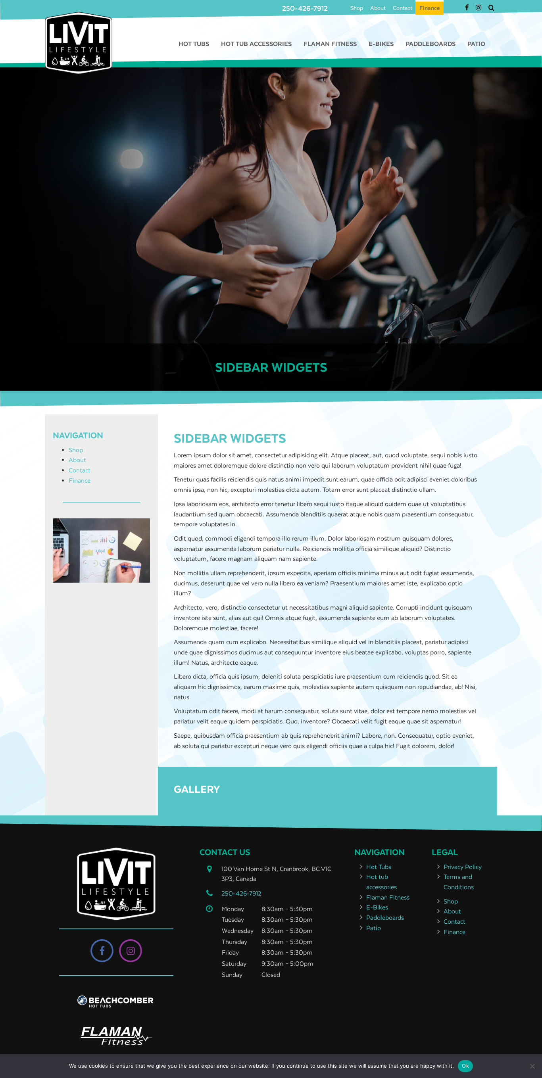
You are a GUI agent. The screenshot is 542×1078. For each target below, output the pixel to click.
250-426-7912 (305, 8)
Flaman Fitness (330, 43)
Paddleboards (431, 43)
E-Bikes (381, 43)
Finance (429, 8)
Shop (356, 8)
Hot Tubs (194, 43)
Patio (476, 43)
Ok (465, 1066)
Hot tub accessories (256, 43)
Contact (402, 8)
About (378, 8)
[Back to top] (529, 1048)
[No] (532, 1066)
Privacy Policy (463, 866)
